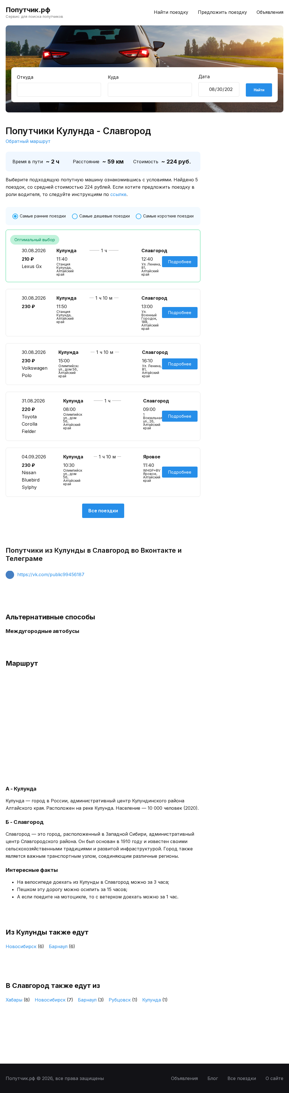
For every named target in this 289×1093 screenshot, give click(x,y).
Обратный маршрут (28, 141)
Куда (113, 77)
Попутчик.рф (28, 10)
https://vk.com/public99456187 (50, 574)
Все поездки (103, 510)
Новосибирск (25, 946)
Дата (204, 76)
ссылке (118, 194)
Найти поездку (171, 12)
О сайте (274, 1078)
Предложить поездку (222, 12)
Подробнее (179, 261)
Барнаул (62, 946)
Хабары (18, 1000)
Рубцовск (123, 1000)
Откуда (25, 77)
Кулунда (155, 1000)
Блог (212, 1078)
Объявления (270, 12)
